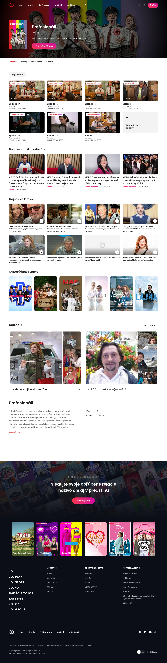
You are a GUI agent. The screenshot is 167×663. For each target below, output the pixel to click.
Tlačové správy (130, 573)
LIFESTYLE (52, 568)
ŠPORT (88, 582)
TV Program (44, 5)
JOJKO (14, 588)
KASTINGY (16, 599)
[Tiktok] (155, 632)
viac (85, 39)
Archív (31, 5)
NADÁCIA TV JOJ (21, 593)
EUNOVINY (89, 591)
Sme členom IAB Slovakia (74, 645)
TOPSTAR (51, 578)
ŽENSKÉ (50, 573)
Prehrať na (40, 46)
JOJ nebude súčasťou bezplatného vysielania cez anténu (138, 597)
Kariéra (126, 591)
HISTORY (51, 591)
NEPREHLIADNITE (131, 568)
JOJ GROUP (17, 609)
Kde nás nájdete (130, 587)
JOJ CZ (14, 604)
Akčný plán (128, 603)
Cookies (40, 645)
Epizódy (23, 61)
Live (20, 5)
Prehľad (13, 61)
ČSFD (34, 33)
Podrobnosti (36, 61)
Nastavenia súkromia (54, 645)
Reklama (127, 578)
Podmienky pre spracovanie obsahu (21, 645)
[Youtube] (150, 632)
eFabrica (42, 653)
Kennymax (23, 653)
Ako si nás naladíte (131, 582)
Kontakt (89, 645)
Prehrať (80, 500)
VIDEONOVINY (91, 587)
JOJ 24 (58, 5)
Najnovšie (16, 74)
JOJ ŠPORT (16, 582)
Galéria (49, 61)
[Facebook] (140, 632)
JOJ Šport (72, 5)
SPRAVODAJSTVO (94, 568)
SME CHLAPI (52, 582)
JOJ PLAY (15, 577)
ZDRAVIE (51, 587)
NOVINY (88, 573)
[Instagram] (145, 632)
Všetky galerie (148, 325)
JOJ (11, 571)
